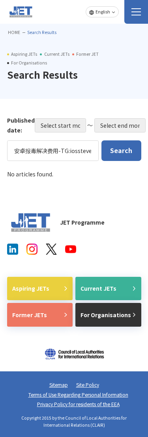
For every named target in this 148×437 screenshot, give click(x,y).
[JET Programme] (30, 222)
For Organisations (106, 315)
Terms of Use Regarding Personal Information (78, 394)
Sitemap (58, 384)
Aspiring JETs (30, 288)
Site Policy (87, 384)
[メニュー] (136, 12)
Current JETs (98, 288)
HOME (14, 32)
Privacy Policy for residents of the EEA (78, 404)
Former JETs (29, 315)
